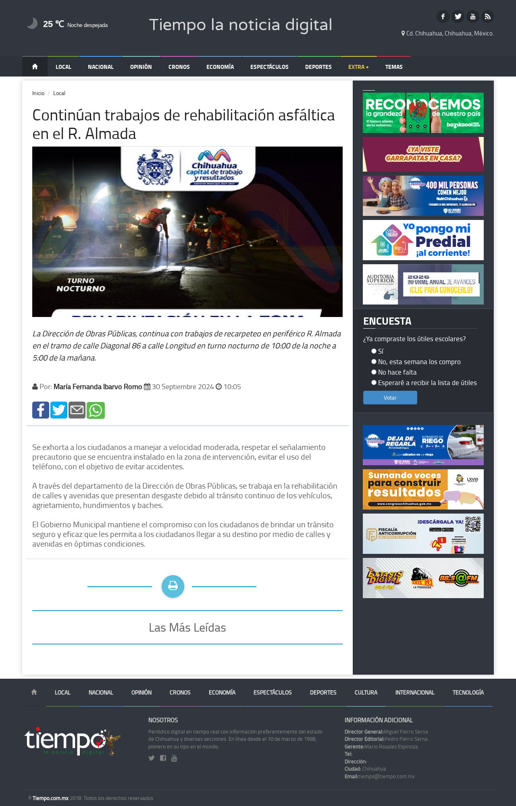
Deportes (318, 66)
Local (63, 66)
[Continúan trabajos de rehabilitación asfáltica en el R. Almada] (40, 409)
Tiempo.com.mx (51, 798)
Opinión (141, 66)
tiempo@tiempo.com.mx (380, 776)
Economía (220, 66)
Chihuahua (365, 768)
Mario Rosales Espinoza (381, 746)
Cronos (179, 66)
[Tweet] (58, 409)
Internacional (415, 692)
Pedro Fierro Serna (386, 738)
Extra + (358, 66)
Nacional (101, 66)
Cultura (366, 692)
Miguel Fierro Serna (386, 731)
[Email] (77, 409)
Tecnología (468, 692)
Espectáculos (269, 66)
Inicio (38, 93)
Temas (394, 66)
